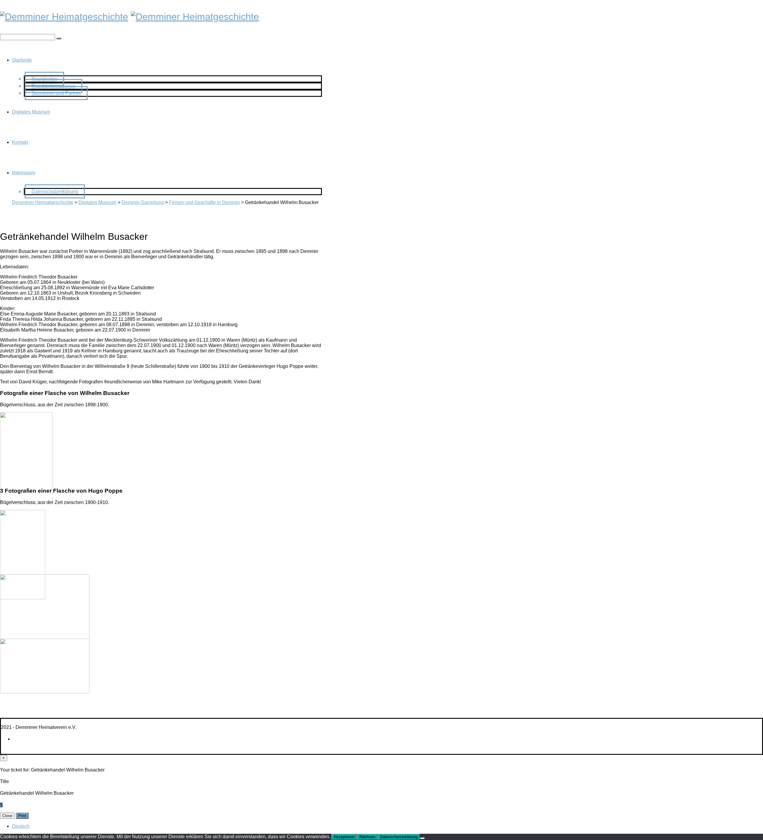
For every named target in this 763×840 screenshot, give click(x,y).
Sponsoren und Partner (56, 93)
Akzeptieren (344, 837)
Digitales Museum (31, 111)
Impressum (23, 172)
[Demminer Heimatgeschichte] (64, 16)
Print (22, 815)
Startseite (22, 60)
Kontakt (20, 142)
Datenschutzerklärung (55, 191)
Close (7, 815)
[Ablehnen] (422, 838)
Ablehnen (367, 837)
